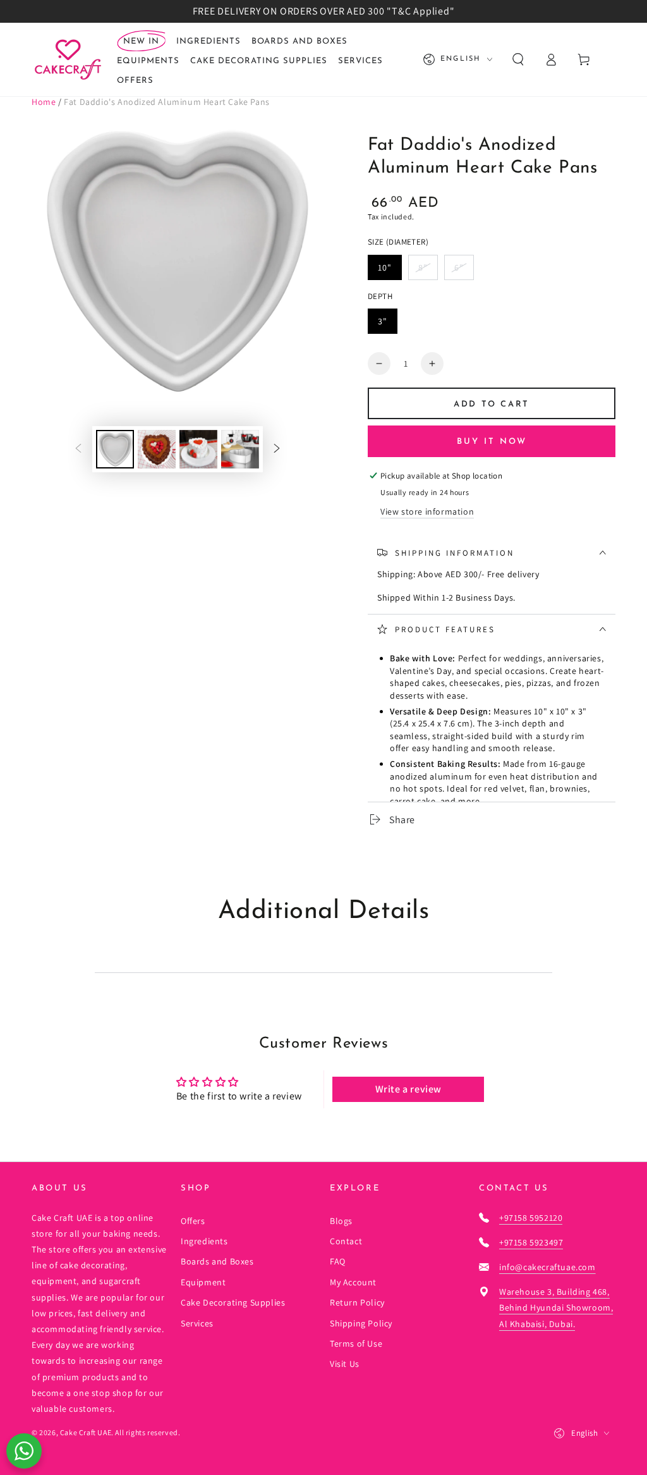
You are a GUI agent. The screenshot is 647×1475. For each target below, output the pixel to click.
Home (44, 101)
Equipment (203, 1282)
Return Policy (357, 1302)
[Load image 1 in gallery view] (115, 449)
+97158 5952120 (530, 1217)
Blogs (341, 1221)
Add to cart (491, 404)
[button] (518, 59)
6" (459, 267)
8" (423, 267)
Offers (193, 1221)
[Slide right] (277, 449)
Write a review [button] (408, 1089)
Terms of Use (356, 1343)
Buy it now (492, 442)
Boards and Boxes (217, 1261)
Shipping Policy (361, 1323)
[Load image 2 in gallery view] (157, 449)
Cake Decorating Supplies (233, 1302)
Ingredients (204, 1241)
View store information (427, 511)
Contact (346, 1241)
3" (382, 321)
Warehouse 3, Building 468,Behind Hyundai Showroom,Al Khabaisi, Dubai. (556, 1307)
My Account (353, 1282)
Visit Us (345, 1363)
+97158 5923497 (531, 1242)
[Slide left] (78, 449)
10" (385, 267)
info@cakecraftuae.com (547, 1267)
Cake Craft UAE (85, 1432)
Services (197, 1323)
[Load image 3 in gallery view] (198, 449)
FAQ (338, 1261)
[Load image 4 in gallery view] (240, 449)
